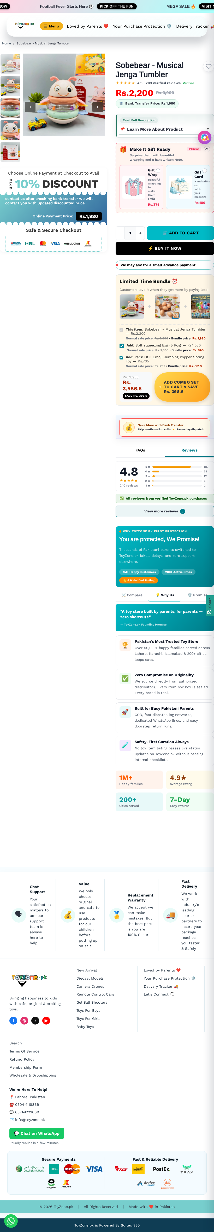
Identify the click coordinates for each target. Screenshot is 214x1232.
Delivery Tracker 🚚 (161, 986)
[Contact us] (11, 1221)
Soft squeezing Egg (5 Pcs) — (165, 347)
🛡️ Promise (197, 595)
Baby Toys (85, 1027)
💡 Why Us (165, 595)
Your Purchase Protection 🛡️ (142, 26)
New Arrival (86, 970)
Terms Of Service (24, 1051)
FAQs (140, 450)
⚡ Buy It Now (165, 248)
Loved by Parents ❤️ (88, 26)
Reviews (189, 450)
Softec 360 (130, 1225)
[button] (155, 83)
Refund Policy (21, 1059)
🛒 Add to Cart (180, 232)
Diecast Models (90, 978)
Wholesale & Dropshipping (32, 1075)
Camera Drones (90, 986)
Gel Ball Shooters (91, 1002)
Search (15, 1043)
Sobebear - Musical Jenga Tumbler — (166, 333)
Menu (51, 26)
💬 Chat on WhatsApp (37, 1133)
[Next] (97, 107)
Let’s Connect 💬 (159, 994)
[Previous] (30, 107)
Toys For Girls (88, 1018)
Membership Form (25, 1067)
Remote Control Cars (95, 994)
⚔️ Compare (131, 595)
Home (6, 43)
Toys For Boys (88, 1010)
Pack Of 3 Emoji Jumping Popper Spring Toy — (165, 361)
